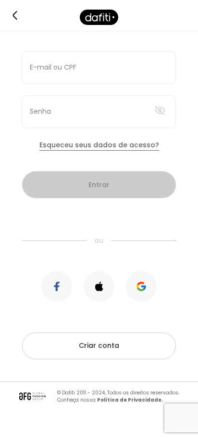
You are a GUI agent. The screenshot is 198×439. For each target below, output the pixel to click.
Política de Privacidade (129, 399)
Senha (40, 111)
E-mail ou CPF (53, 67)
